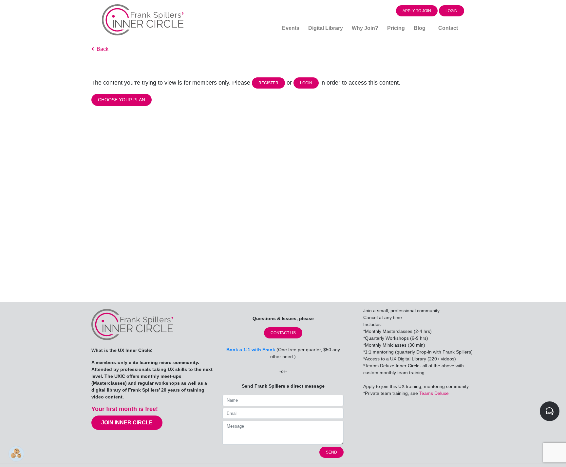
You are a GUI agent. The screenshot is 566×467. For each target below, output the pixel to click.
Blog (419, 28)
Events (290, 28)
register (268, 83)
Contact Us (283, 333)
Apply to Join (417, 11)
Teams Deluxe (434, 393)
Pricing (396, 28)
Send (331, 452)
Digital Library (325, 28)
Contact (448, 28)
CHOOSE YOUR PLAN (121, 99)
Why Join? (365, 28)
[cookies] (14, 452)
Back (101, 49)
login (306, 83)
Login (451, 11)
